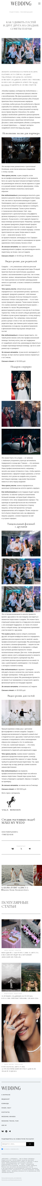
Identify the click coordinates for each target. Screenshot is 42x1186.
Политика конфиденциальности (12, 1179)
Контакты (6, 1112)
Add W (4, 1125)
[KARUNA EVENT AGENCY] (21, 888)
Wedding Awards (9, 1116)
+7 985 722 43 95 (7, 835)
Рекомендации (26, 12)
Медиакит (6, 1099)
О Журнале (6, 1094)
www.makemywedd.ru (10, 832)
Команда (5, 1103)
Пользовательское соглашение (11, 1177)
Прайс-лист (6, 1108)
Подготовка (14, 12)
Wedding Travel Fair (10, 1121)
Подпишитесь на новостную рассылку (18, 1139)
